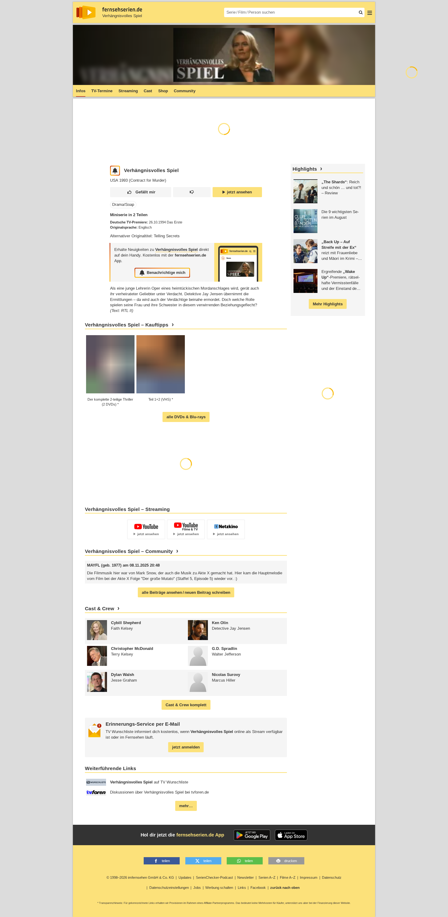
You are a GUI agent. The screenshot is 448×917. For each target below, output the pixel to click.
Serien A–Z (266, 877)
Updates (184, 877)
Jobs (197, 888)
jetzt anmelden (186, 747)
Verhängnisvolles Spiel (122, 16)
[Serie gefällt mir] (140, 192)
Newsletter (245, 877)
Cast (148, 91)
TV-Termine (101, 91)
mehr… (186, 806)
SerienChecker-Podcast (214, 877)
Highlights (305, 169)
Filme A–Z (287, 877)
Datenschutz (331, 877)
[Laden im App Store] (291, 835)
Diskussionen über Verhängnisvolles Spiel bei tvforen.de (159, 792)
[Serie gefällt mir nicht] (191, 192)
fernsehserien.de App (200, 834)
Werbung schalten (219, 888)
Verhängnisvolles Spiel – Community (129, 551)
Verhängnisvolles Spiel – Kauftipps (126, 325)
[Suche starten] (361, 12)
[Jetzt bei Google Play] (252, 835)
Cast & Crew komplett (186, 705)
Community (184, 91)
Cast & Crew (99, 608)
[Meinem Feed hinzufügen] (115, 170)
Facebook (258, 888)
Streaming (128, 91)
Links (242, 888)
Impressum (308, 877)
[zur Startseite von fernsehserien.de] (85, 12)
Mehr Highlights (328, 304)
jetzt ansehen (239, 192)
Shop (163, 91)
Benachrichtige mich (166, 272)
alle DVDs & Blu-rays (186, 417)
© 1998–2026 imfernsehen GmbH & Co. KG (140, 877)
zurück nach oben (285, 888)
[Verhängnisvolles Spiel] (238, 262)
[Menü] (369, 12)
